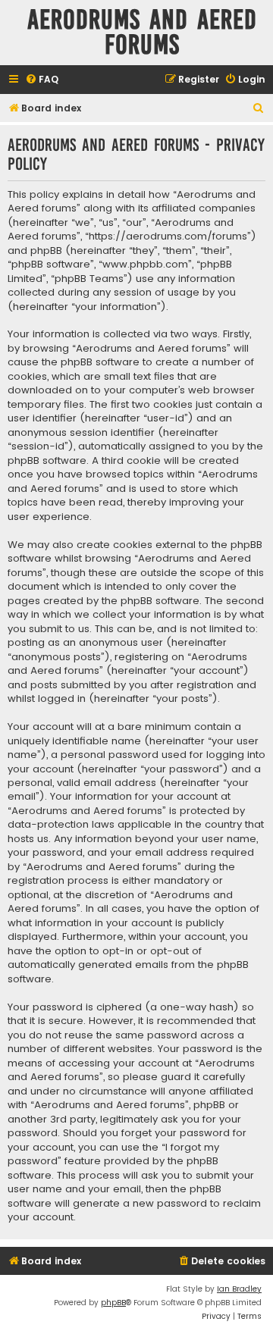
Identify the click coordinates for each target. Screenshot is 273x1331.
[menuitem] (41, 80)
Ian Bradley (239, 1289)
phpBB (113, 1302)
